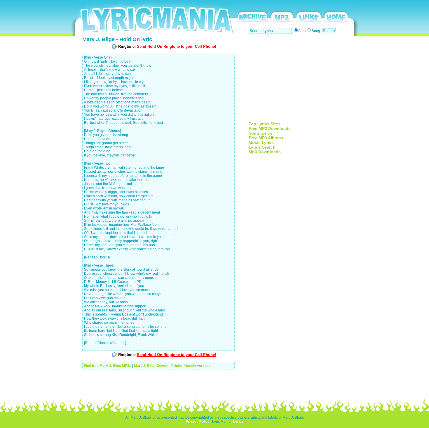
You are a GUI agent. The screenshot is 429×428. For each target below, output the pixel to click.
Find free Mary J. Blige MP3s (107, 366)
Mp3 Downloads (265, 151)
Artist (302, 31)
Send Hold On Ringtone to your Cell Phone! (176, 46)
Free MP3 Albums (266, 137)
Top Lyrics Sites (264, 123)
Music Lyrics (261, 142)
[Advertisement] (298, 80)
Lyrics (238, 422)
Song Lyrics (260, 133)
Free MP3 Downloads (270, 128)
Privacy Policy (198, 422)
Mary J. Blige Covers (151, 366)
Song (316, 31)
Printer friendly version (190, 366)
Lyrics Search (262, 147)
